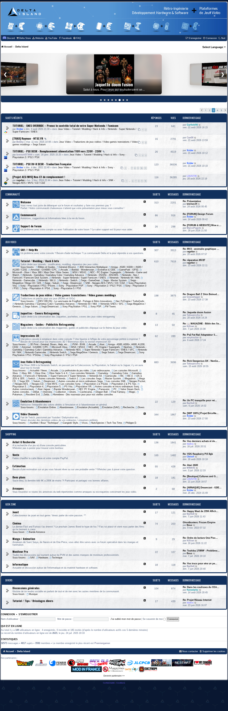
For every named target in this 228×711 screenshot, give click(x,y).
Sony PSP (95, 306)
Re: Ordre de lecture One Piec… (200, 538)
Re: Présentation (192, 201)
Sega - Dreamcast (72, 283)
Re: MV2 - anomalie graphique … (201, 249)
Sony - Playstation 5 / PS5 (67, 288)
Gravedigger (193, 297)
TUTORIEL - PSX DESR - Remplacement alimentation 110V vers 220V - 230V (56, 151)
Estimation (18, 466)
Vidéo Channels (29, 414)
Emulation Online (47, 407)
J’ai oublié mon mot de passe (125, 619)
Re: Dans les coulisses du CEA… (201, 587)
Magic (132, 392)
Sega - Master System (115, 280)
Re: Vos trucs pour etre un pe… (200, 563)
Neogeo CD (37, 384)
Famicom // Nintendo (36, 376)
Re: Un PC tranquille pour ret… (200, 400)
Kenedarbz (192, 589)
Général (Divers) (67, 267)
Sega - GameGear (90, 280)
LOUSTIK (192, 176)
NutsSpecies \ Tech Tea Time (106, 422)
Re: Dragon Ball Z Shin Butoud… (201, 294)
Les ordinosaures (101, 370)
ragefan (20, 180)
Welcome (25, 202)
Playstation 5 (54, 386)
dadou (190, 443)
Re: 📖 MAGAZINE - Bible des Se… (202, 323)
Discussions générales (26, 588)
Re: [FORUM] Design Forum (198, 214)
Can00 (190, 137)
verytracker (193, 337)
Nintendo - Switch (68, 280)
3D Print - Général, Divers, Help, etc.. (49, 344)
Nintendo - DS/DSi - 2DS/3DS (103, 275)
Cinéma (16, 523)
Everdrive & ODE (106, 269)
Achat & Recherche (23, 442)
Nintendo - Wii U (47, 280)
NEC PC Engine (87, 389)
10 (141, 168)
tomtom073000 (24, 154)
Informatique (20, 564)
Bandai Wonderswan (64, 389)
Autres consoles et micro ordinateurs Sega (81, 381)
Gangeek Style (70, 422)
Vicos (85, 422)
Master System (113, 378)
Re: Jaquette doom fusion (197, 312)
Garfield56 (192, 124)
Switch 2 (73, 378)
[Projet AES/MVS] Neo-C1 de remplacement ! (38, 177)
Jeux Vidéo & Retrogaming (35, 362)
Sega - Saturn (52, 283)
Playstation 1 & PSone (96, 384)
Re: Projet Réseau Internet (197, 600)
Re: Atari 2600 (190, 465)
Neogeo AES (21, 384)
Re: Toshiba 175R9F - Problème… (201, 550)
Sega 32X (24, 381)
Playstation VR (83, 386)
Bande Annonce (37, 532)
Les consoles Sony (71, 384)
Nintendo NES (73, 349)
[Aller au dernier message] (200, 124)
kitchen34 (192, 204)
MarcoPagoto (194, 228)
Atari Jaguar (44, 389)
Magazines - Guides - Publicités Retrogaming (47, 324)
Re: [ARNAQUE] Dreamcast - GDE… (202, 487)
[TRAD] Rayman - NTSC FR (27, 138)
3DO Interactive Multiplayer (93, 267)
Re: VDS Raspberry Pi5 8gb (198, 454)
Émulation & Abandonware (35, 401)
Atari (102, 344)
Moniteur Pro (20, 551)
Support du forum (31, 226)
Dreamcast (49, 381)
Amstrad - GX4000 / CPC (44, 269)
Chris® (190, 456)
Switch (31, 378)
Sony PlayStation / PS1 (74, 306)
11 (145, 168)
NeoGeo (128, 347)
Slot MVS (52, 384)
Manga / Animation (23, 539)
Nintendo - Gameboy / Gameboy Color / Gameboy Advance (53, 275)
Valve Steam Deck (130, 389)
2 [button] (209, 110)
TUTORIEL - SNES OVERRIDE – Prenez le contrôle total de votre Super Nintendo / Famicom (65, 125)
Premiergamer (102, 643)
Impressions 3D (29, 335)
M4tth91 (191, 467)
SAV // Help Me (29, 250)
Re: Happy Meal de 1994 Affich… (200, 511)
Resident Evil (33, 394)
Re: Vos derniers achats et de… (200, 441)
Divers (72, 392)
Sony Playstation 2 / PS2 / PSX (60, 355)
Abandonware (66, 407)
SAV (32, 557)
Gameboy (103, 373)
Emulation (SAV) (110, 407)
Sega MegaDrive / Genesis (84, 352)
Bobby (20, 141)
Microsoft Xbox (60, 347)
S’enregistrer (28, 614)
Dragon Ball (102, 392)
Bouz (189, 525)
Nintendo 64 (95, 376)
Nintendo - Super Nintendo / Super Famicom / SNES (79, 277)
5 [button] (221, 110)
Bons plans (18, 477)
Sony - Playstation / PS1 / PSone (37, 285)
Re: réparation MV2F (194, 260)
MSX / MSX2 (79, 272)
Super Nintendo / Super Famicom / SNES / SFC (109, 349)
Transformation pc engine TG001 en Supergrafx (114, 82)
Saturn (36, 381)
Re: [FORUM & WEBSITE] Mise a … (202, 225)
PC (115, 389)
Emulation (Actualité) (88, 407)
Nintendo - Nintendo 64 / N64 (124, 277)
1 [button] (205, 110)
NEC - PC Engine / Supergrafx (105, 272)
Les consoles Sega (91, 378)
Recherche (128, 407)
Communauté (12, 194)
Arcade (64, 269)
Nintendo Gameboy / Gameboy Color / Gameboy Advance (44, 304)
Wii (121, 376)
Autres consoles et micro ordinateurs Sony (117, 386)
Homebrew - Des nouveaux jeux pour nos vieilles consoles (83, 394)
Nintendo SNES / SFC (111, 304)
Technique (57, 557)
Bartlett (191, 403)
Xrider (19, 129)
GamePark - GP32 (128, 269)
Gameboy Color (120, 373)
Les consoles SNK (116, 381)
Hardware (43, 557)
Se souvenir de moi (153, 619)
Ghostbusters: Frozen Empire (199, 522)
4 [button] (217, 110)
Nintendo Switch (58, 352)
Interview (47, 392)
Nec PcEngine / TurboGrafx (130, 301)
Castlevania (86, 392)
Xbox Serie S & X (58, 373)
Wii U (130, 376)
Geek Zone (10, 504)
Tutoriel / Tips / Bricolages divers (32, 601)
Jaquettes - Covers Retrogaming (39, 313)
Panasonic (104, 389)
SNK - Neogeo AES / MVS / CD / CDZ (105, 283)
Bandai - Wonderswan (83, 269)
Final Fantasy (118, 392)
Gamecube (110, 376)
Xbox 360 (26, 373)
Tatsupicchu (193, 315)
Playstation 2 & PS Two (124, 384)
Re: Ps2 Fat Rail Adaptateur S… (200, 334)
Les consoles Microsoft (126, 370)
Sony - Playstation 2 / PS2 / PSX (104, 285)
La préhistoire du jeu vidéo (75, 370)
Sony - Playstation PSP (71, 285)
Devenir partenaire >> (114, 676)
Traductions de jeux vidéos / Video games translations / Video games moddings (68, 295)
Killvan (190, 326)
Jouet (15, 512)
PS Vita (68, 386)
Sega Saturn (39, 144)
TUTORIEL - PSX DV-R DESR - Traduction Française (41, 164)
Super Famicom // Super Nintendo (68, 376)
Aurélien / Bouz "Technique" (44, 422)
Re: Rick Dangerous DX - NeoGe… (201, 361)
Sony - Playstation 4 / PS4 (36, 288)
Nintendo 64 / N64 (87, 304)
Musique (33, 594)
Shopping (10, 434)
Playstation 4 (36, 386)
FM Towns (110, 306)
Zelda (46, 394)
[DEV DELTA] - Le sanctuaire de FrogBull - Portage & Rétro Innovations (75, 301)
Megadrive (130, 378)
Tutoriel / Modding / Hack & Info (88, 129)
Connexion (8, 614)
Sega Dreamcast (50, 306)
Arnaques (18, 488)
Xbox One (40, 373)
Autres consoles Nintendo (52, 378)
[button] (201, 110)
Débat (36, 392)
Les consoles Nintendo (83, 373)
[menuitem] (23, 38)
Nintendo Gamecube (35, 352)
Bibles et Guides (46, 267)
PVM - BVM (78, 344)
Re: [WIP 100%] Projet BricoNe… (201, 413)
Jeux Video (63, 129)
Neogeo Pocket (137, 381)
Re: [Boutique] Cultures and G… (200, 476)
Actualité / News (38, 370)
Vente (15, 455)
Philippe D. (131, 422)
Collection (61, 392)
